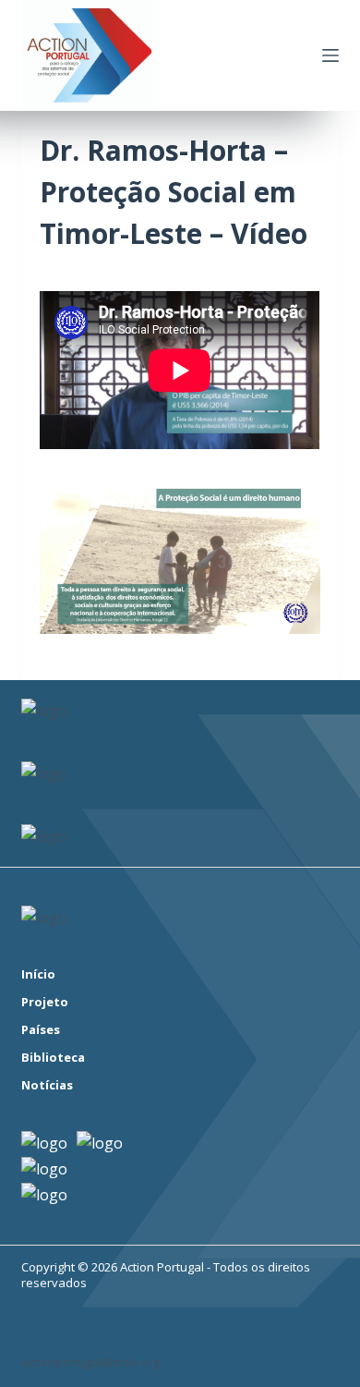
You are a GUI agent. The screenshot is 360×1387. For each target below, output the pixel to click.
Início (38, 974)
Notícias (47, 1085)
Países (40, 1030)
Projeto (44, 1002)
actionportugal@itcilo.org (90, 1362)
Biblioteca (53, 1057)
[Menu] (330, 55)
